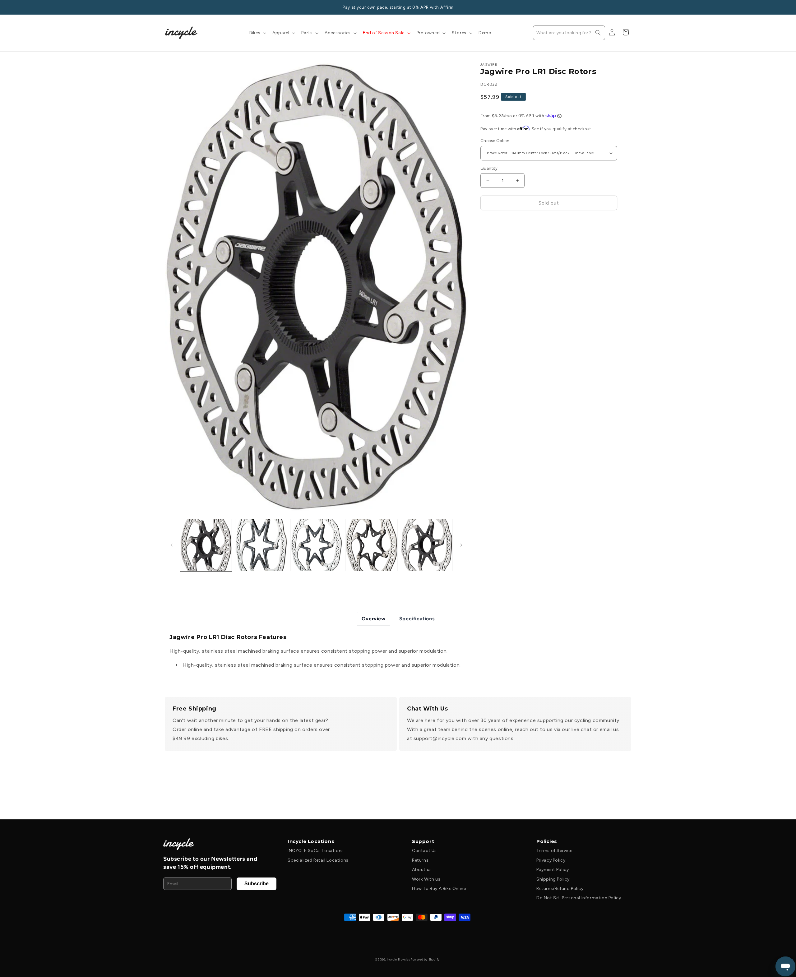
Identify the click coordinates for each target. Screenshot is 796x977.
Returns (420, 860)
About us (422, 869)
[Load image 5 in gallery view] (427, 545)
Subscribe (256, 883)
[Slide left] (171, 545)
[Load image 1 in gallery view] (206, 545)
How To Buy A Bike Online (439, 888)
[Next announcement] (629, 7)
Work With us (426, 879)
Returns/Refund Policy (560, 888)
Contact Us (424, 850)
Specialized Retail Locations (318, 860)
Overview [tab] (374, 619)
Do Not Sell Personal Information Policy (578, 898)
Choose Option (494, 140)
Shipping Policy (553, 879)
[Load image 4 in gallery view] (371, 545)
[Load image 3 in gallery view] (316, 545)
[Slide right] (461, 545)
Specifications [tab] (416, 619)
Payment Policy (552, 869)
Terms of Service (554, 850)
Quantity (488, 168)
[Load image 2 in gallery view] (261, 545)
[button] (257, 32)
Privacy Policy (550, 860)
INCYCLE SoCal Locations (316, 850)
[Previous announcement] (167, 7)
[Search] (598, 32)
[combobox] (569, 33)
